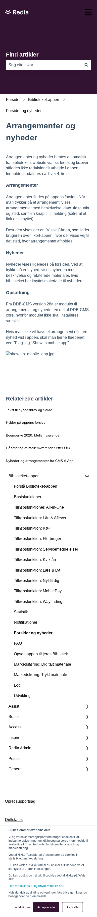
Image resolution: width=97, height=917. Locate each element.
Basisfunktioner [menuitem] (27, 497)
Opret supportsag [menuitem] (20, 801)
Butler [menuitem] (13, 717)
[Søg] (86, 65)
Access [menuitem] (14, 727)
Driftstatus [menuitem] (14, 819)
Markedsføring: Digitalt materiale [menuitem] (42, 664)
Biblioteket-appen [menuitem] (24, 476)
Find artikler (22, 54)
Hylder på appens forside (26, 422)
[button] (87, 476)
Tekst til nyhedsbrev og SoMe (29, 410)
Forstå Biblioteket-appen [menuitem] (35, 486)
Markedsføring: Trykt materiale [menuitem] (40, 675)
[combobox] (44, 65)
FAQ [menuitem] (18, 643)
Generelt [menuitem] (16, 769)
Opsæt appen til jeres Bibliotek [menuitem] (41, 654)
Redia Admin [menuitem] (19, 748)
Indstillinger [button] (22, 907)
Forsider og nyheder (24, 111)
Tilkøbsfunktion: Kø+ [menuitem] (32, 528)
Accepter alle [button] (46, 907)
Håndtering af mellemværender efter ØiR (38, 448)
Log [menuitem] (17, 685)
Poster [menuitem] (14, 759)
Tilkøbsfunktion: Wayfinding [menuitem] (38, 601)
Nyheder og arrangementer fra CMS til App (39, 461)
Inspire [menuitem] (14, 738)
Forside (12, 100)
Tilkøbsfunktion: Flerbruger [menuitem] (37, 539)
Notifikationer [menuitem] (25, 622)
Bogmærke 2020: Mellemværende (32, 435)
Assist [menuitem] (13, 706)
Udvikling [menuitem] (22, 696)
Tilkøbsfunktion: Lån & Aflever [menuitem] (40, 518)
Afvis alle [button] (72, 907)
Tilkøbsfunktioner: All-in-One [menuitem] (39, 507)
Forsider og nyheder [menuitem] (33, 633)
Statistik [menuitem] (21, 612)
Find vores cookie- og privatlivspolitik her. (36, 885)
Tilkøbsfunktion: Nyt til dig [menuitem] (36, 580)
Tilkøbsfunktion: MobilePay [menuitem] (38, 591)
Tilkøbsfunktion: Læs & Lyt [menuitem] (37, 570)
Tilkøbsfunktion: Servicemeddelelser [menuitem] (46, 549)
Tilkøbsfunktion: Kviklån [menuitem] (35, 560)
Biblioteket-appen (43, 100)
